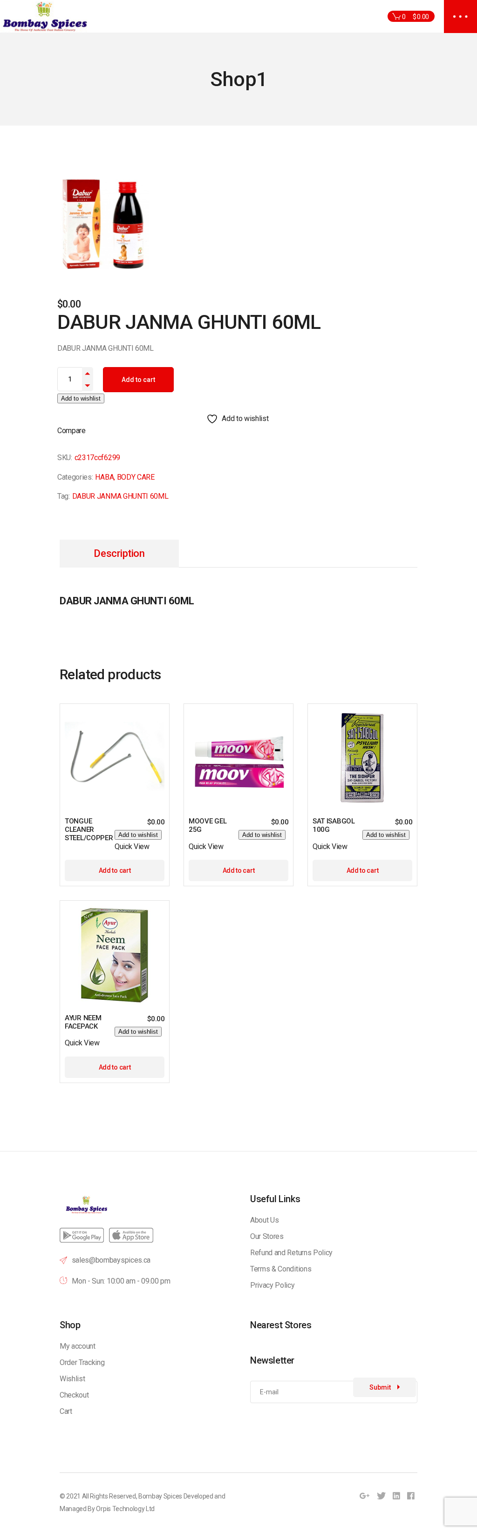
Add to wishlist (81, 398)
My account (77, 1346)
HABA (104, 477)
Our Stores (267, 1236)
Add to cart (138, 379)
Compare (71, 430)
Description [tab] (119, 553)
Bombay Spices (160, 1496)
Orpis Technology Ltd (125, 1508)
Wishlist (72, 1378)
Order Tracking (82, 1362)
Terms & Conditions (280, 1268)
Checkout (74, 1395)
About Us (264, 1220)
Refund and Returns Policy (291, 1252)
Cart (66, 1411)
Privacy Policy (272, 1285)
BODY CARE (136, 477)
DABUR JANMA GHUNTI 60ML (120, 496)
